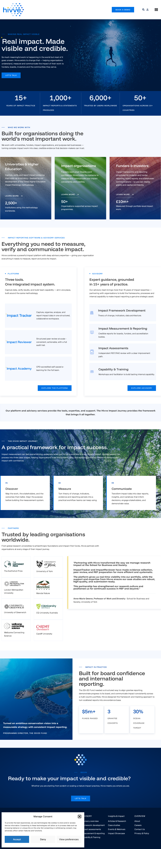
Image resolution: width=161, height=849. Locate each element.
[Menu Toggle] (156, 9)
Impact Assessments (113, 348)
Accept (17, 839)
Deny (43, 839)
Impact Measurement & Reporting (122, 328)
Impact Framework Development (121, 310)
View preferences (69, 839)
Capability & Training (113, 369)
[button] (79, 816)
